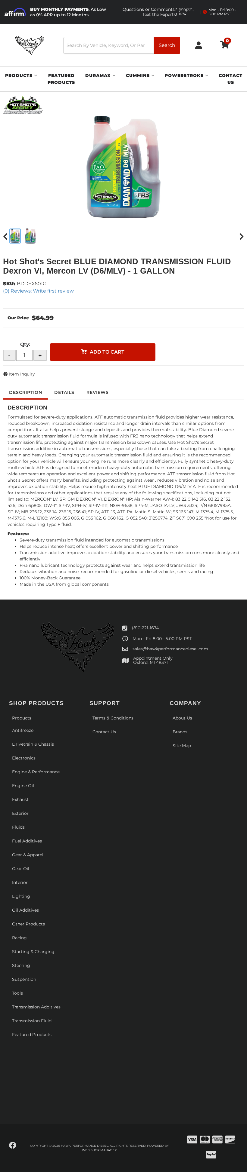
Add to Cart (107, 352)
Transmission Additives (36, 1007)
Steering (21, 965)
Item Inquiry (22, 374)
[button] (122, 45)
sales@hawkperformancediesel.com (170, 649)
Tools (17, 993)
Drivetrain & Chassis (33, 744)
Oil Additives (25, 910)
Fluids (18, 827)
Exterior (20, 813)
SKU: (9, 284)
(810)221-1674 (145, 627)
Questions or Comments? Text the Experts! (158, 12)
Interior (20, 882)
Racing (19, 937)
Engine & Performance (36, 772)
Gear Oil (20, 868)
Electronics (24, 758)
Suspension (24, 979)
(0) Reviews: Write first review (38, 291)
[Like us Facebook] (12, 1145)
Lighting (21, 896)
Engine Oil (23, 785)
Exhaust (20, 799)
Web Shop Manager (99, 1150)
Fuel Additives (27, 841)
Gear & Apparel (27, 855)
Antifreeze (22, 730)
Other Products (28, 924)
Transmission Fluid (32, 1020)
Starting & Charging (33, 951)
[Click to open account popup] (198, 45)
